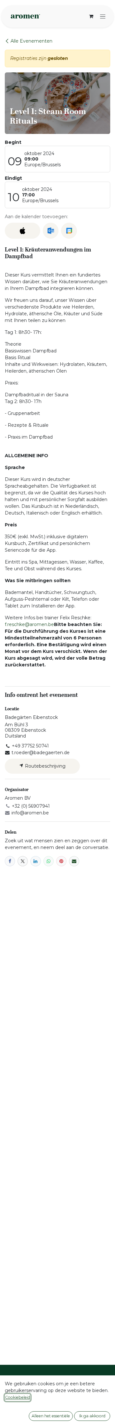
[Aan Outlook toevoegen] (50, 231)
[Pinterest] (61, 861)
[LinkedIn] (35, 861)
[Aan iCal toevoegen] (22, 231)
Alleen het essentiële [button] (51, 1416)
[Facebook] (10, 861)
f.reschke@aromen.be (29, 624)
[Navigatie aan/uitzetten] (103, 16)
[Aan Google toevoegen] (69, 231)
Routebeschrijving (44, 766)
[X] (23, 861)
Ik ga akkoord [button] (92, 1416)
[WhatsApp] (48, 861)
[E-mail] (74, 861)
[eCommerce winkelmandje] (91, 16)
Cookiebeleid (17, 1397)
